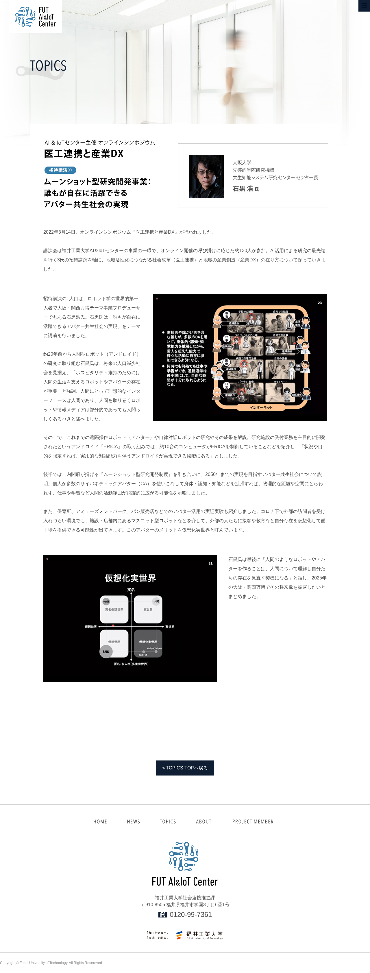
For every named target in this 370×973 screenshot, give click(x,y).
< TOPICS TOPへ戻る (185, 767)
